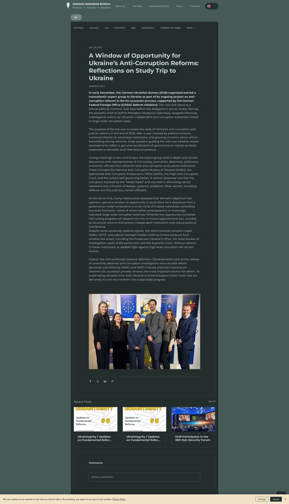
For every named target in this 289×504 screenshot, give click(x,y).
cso (106, 27)
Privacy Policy (119, 499)
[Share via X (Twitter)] (97, 381)
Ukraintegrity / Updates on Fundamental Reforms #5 (144, 438)
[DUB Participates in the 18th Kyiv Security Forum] (193, 419)
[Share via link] (112, 381)
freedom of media (170, 27)
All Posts (78, 27)
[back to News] (76, 17)
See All (211, 401)
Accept (276, 499)
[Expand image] (144, 331)
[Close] (285, 499)
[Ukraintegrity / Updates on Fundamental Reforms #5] (144, 419)
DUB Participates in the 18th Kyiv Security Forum (192, 438)
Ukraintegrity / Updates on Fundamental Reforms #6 (95, 438)
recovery (94, 27)
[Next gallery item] (196, 332)
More (190, 27)
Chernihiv (119, 27)
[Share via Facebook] (90, 381)
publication (148, 27)
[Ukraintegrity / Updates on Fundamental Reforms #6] (95, 419)
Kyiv (133, 27)
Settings (262, 499)
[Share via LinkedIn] (105, 381)
